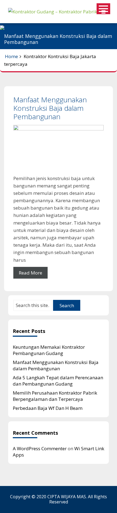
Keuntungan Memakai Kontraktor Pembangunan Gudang (49, 350)
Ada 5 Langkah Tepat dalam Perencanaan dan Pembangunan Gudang (58, 380)
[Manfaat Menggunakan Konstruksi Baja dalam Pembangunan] (58, 149)
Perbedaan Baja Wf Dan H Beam (47, 408)
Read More (30, 273)
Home (11, 56)
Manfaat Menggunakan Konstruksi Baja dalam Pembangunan (50, 108)
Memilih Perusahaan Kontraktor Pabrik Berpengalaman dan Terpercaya (55, 396)
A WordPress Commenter (40, 448)
